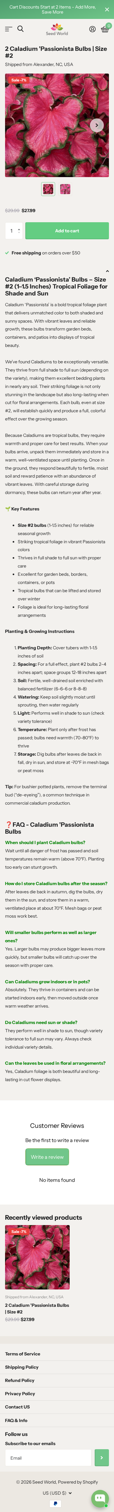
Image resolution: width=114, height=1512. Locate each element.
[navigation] (48, 189)
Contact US (17, 1407)
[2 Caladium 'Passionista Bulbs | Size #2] (37, 1257)
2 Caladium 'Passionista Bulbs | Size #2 (37, 1308)
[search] (20, 29)
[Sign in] (92, 29)
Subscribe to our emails (30, 1443)
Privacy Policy (20, 1393)
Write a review (47, 1157)
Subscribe (102, 1457)
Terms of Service (22, 1354)
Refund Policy (20, 1380)
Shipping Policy (22, 1367)
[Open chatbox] (100, 1499)
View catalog (8, 29)
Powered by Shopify (78, 1482)
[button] (20, 225)
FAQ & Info (16, 1420)
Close (107, 9)
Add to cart (67, 231)
